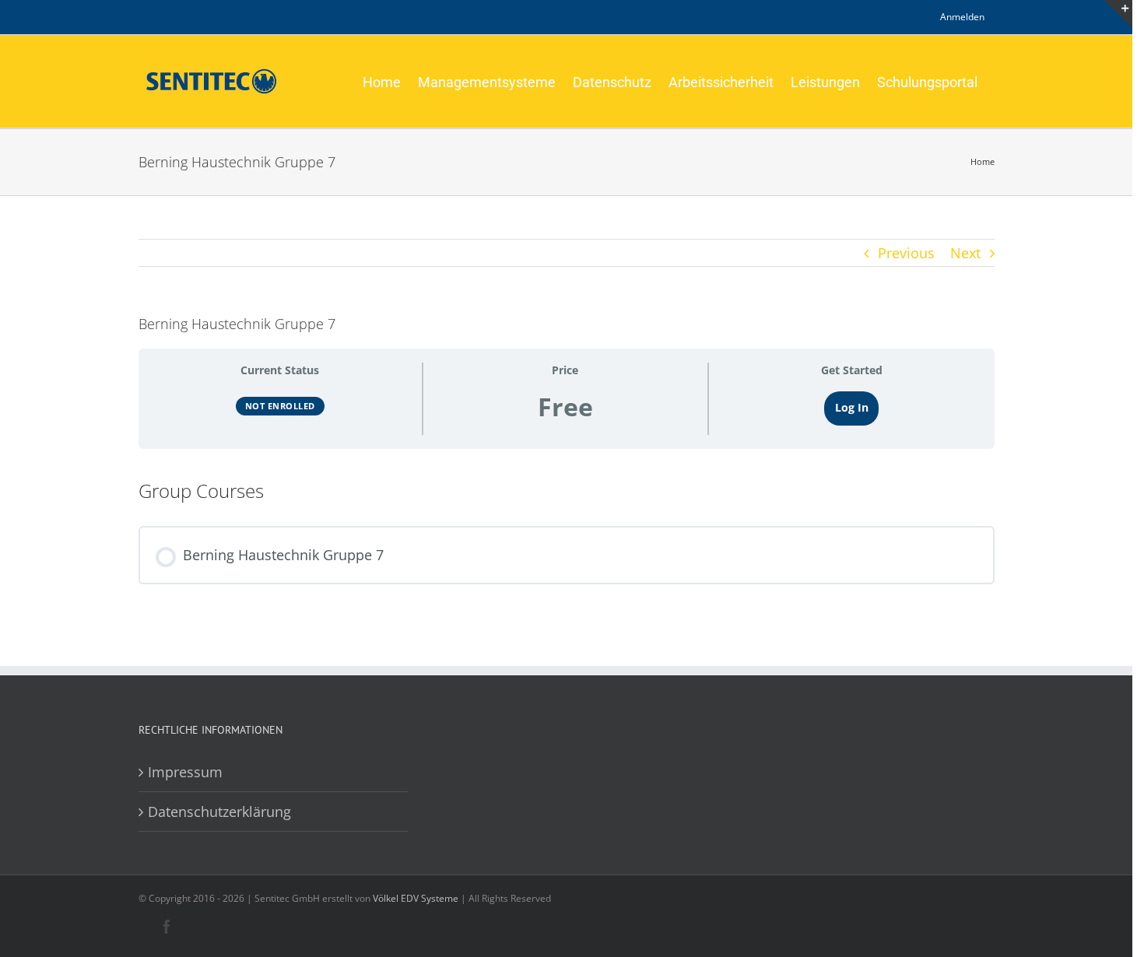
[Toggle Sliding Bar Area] (1118, 14)
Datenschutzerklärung (219, 811)
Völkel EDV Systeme (415, 898)
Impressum (185, 771)
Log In (852, 408)
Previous (906, 253)
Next (965, 253)
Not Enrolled (280, 406)
